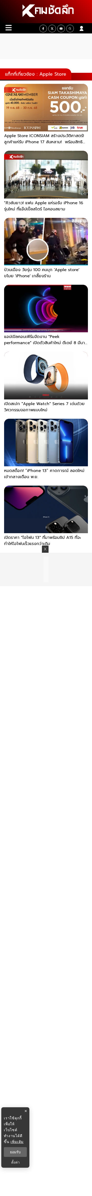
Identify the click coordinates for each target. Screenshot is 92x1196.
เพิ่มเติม (17, 1141)
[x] (52, 28)
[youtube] (61, 28)
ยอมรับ (15, 1152)
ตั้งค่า (15, 1162)
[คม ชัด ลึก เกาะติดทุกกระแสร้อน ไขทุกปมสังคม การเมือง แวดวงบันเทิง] (46, 11)
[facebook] (43, 28)
